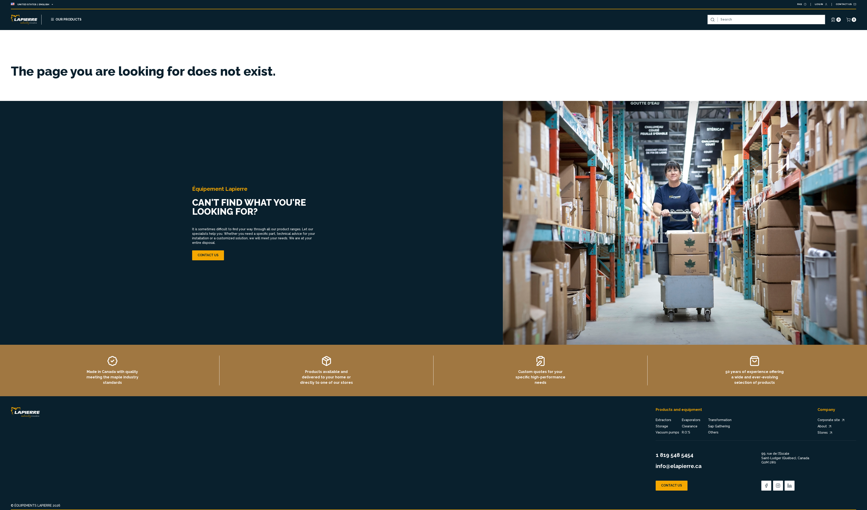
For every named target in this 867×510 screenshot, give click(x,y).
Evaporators (691, 420)
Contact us (208, 255)
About (822, 426)
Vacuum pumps (667, 432)
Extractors (663, 420)
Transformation (720, 420)
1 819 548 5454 (674, 455)
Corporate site (829, 420)
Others (713, 432)
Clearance (689, 426)
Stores (823, 432)
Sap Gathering (719, 426)
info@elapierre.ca (679, 466)
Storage (662, 426)
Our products (69, 19)
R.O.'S (686, 432)
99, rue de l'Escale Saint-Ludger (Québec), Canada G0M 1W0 (785, 458)
